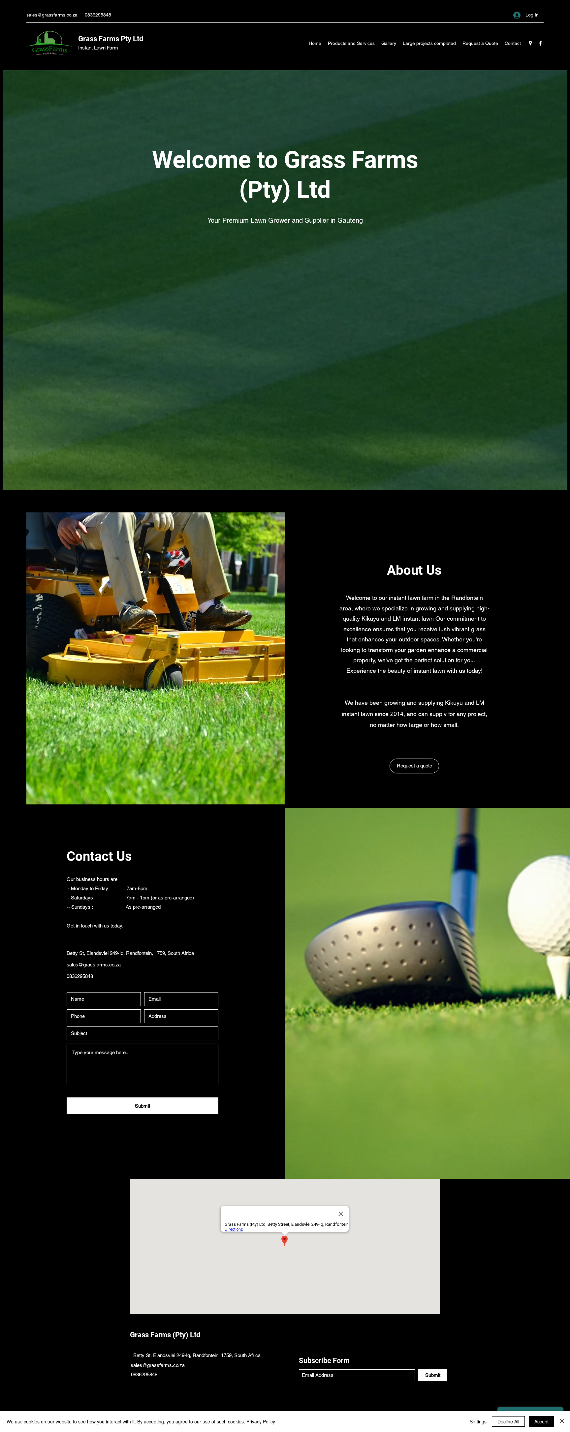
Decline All (508, 1421)
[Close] (562, 1421)
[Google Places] (530, 43)
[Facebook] (540, 43)
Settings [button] (478, 1421)
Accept (541, 1421)
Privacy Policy (260, 1421)
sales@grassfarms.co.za (52, 14)
